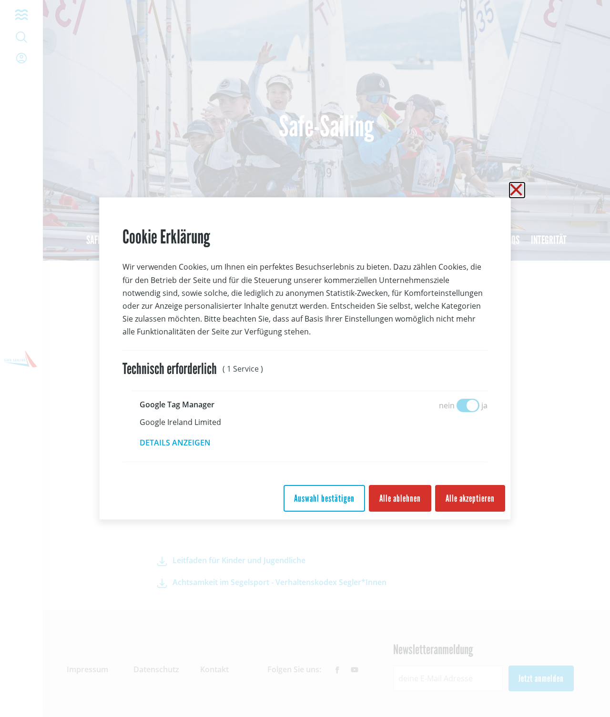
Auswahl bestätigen (324, 498)
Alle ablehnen (400, 498)
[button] (182, 442)
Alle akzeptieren (470, 498)
